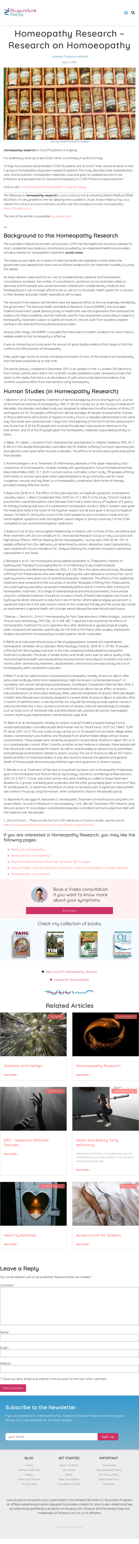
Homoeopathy (79, 979)
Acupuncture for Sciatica (98, 1235)
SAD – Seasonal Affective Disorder (26, 1142)
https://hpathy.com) (17, 208)
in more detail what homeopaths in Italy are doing (53, 187)
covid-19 (58, 972)
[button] (126, 12)
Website (5, 1363)
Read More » (11, 1075)
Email (4, 1347)
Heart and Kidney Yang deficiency (97, 1142)
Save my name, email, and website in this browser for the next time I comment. (55, 1378)
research (91, 972)
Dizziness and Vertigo (23, 1065)
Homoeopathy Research (98, 1065)
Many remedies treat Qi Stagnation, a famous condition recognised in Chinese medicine (69, 868)
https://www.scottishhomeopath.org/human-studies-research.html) (49, 824)
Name (5, 1332)
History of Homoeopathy (27, 849)
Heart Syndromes (20, 1235)
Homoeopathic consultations (30, 874)
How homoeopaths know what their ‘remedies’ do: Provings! (50, 861)
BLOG (29, 1458)
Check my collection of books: (70, 924)
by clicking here (60, 216)
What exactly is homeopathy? (31, 855)
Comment (7, 1285)
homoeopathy (74, 972)
